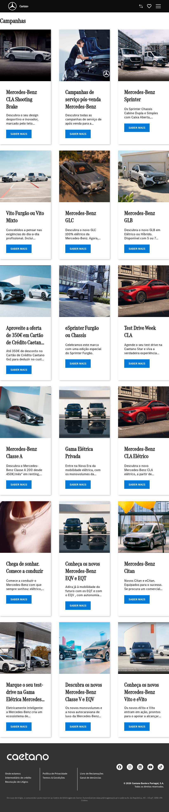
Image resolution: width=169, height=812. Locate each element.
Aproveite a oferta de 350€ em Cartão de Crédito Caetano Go (24, 338)
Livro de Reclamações (91, 773)
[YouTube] (150, 767)
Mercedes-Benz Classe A (21, 452)
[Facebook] (119, 767)
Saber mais (19, 134)
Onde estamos (13, 773)
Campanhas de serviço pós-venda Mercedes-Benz (83, 99)
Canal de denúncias (90, 777)
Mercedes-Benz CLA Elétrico (139, 452)
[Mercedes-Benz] (12, 6)
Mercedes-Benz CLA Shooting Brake (21, 99)
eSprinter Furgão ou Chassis (82, 331)
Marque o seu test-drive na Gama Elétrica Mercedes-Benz (24, 695)
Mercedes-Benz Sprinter (139, 95)
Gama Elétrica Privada (79, 452)
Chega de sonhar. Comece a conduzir (24, 567)
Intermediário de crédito (18, 777)
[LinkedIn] (140, 767)
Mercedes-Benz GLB (139, 216)
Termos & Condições (54, 777)
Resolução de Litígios (16, 782)
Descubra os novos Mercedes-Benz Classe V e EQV (83, 692)
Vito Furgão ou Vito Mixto (25, 216)
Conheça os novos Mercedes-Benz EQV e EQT (82, 571)
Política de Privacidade (55, 773)
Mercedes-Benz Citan (139, 567)
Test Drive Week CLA (140, 331)
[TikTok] (161, 767)
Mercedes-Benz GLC (80, 216)
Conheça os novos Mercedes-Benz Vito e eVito (141, 692)
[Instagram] (130, 767)
